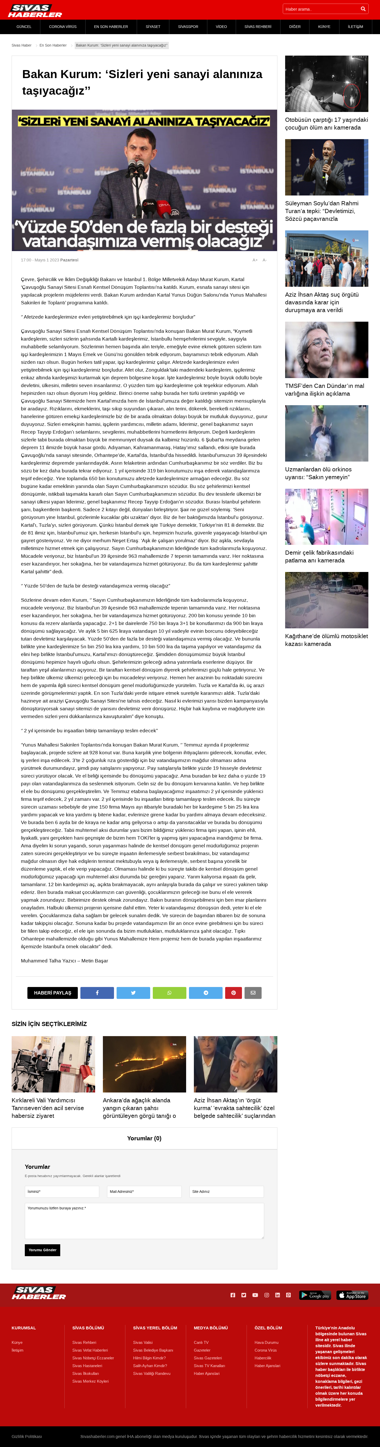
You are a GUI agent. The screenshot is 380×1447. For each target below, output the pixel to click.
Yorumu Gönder (42, 1250)
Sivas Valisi (143, 1342)
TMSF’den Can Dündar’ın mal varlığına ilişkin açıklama (324, 389)
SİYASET (153, 26)
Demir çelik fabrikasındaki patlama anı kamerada (319, 556)
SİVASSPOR (188, 26)
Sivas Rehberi (84, 1342)
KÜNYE (324, 26)
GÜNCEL (24, 26)
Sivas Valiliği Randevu (151, 1373)
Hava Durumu (266, 1342)
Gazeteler (202, 1350)
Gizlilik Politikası (27, 1436)
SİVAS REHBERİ (258, 26)
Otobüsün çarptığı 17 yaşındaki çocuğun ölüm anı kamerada (326, 123)
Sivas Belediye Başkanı (153, 1350)
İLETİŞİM (355, 26)
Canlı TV (201, 1342)
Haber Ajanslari (206, 1373)
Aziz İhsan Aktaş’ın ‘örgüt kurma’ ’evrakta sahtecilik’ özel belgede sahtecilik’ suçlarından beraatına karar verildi (235, 1111)
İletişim (18, 1350)
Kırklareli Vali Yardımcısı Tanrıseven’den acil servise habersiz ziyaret (48, 1108)
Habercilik (263, 1358)
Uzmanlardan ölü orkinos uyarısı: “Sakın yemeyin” (318, 473)
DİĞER (295, 26)
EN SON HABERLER (111, 26)
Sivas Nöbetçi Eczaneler (93, 1358)
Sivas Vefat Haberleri (90, 1350)
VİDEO (221, 26)
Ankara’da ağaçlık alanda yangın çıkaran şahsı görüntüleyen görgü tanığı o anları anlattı (139, 1111)
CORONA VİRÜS (63, 26)
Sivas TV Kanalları (209, 1365)
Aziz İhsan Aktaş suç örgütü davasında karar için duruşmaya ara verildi (322, 302)
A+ (255, 260)
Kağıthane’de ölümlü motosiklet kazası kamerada (326, 640)
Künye (17, 1342)
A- (265, 260)
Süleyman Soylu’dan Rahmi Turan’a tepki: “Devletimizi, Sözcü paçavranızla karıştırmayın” (322, 214)
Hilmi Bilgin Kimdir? (149, 1358)
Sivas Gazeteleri (208, 1358)
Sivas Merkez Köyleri (90, 1381)
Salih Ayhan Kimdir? (150, 1365)
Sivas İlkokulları (85, 1373)
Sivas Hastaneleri (87, 1365)
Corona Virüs (266, 1350)
